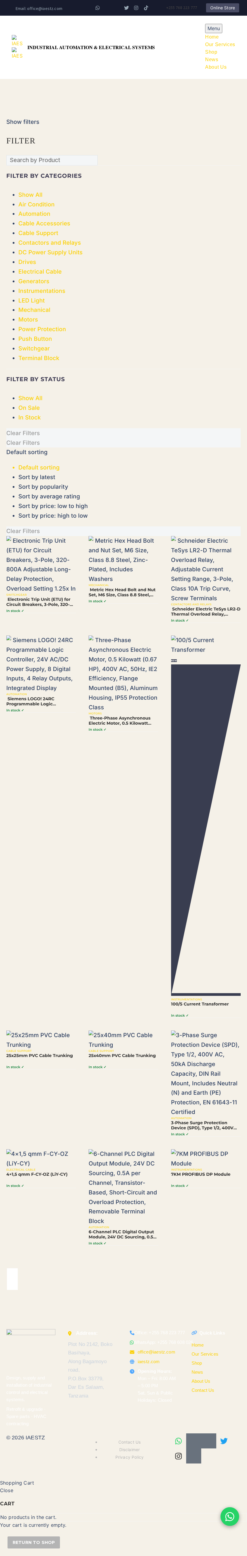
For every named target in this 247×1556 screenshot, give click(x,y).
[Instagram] (136, 8)
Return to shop (34, 1542)
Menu (214, 28)
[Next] (12, 1284)
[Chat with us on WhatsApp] (229, 1516)
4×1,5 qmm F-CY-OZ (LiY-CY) (36, 1174)
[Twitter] (126, 8)
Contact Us (203, 1390)
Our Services (220, 44)
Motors (95, 713)
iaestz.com (149, 1361)
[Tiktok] (146, 8)
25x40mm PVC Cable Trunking (122, 1055)
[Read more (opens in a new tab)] (35, 8)
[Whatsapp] (97, 8)
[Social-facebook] (107, 8)
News (211, 59)
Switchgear (16, 595)
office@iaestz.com (156, 1351)
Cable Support (19, 1051)
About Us (216, 67)
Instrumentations (186, 999)
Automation (16, 694)
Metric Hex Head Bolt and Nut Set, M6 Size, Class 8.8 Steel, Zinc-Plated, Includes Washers (122, 592)
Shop (211, 52)
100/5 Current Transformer (200, 1004)
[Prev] (12, 1273)
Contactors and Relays (191, 604)
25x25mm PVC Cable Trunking (39, 1055)
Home (212, 36)
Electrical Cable (21, 1170)
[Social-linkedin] (117, 8)
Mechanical (99, 585)
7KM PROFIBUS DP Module (200, 1174)
